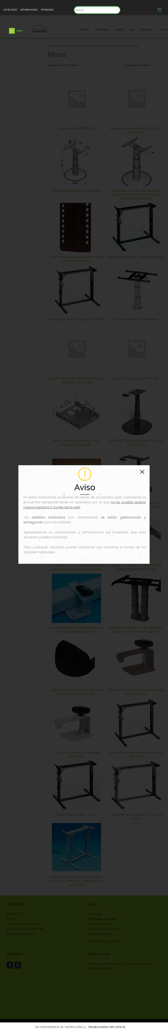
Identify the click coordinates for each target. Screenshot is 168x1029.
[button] (12, 31)
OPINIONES (47, 9)
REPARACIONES (28, 9)
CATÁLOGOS (10, 9)
